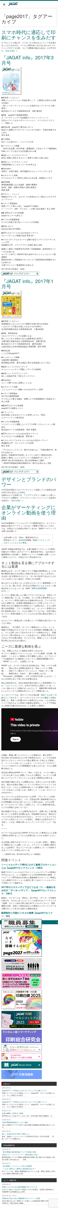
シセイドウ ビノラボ (14, 685)
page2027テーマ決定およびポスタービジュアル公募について (24, 1090)
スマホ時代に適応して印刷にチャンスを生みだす (28, 35)
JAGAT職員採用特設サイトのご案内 (15, 1122)
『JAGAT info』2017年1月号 (27, 284)
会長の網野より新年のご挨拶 (12, 1113)
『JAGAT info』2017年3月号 (27, 60)
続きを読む (12, 50)
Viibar (21, 537)
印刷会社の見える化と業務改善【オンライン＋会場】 (21, 1198)
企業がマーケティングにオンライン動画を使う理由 (28, 512)
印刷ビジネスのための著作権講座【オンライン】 (20, 1187)
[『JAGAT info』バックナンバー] (20, 273)
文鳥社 (22, 492)
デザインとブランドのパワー (28, 482)
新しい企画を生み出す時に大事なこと (16, 1134)
